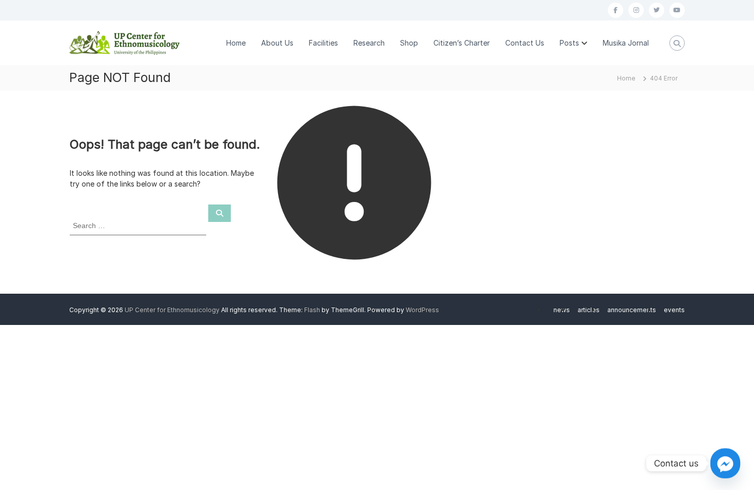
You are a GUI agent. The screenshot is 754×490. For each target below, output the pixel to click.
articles (589, 310)
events (674, 310)
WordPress (422, 310)
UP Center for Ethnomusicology (172, 310)
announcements (631, 310)
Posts (569, 42)
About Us (277, 42)
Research (369, 42)
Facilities (323, 42)
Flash (312, 310)
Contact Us (524, 42)
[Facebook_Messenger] (725, 463)
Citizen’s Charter (461, 42)
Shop (409, 42)
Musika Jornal (626, 42)
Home (236, 42)
